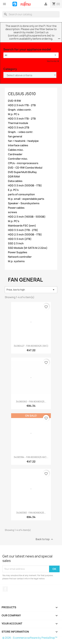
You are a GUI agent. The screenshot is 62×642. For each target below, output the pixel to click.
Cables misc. (16, 150)
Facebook (5, 589)
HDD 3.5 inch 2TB (18, 127)
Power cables (16, 207)
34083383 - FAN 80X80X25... (31, 512)
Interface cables (18, 145)
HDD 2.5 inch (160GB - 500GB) (26, 216)
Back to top (45, 539)
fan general (15, 136)
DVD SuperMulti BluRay (22, 172)
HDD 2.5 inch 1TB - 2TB (22, 105)
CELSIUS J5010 (22, 93)
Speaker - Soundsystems (23, 203)
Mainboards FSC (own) (22, 225)
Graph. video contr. (20, 109)
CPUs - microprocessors (23, 163)
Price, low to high (31, 290)
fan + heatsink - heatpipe (23, 141)
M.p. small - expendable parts (26, 199)
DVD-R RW (14, 101)
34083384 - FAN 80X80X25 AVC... (31, 457)
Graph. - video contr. (20, 132)
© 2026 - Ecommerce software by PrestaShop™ (29, 637)
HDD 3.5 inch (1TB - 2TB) (23, 230)
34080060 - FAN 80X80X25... (31, 401)
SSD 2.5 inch (16, 243)
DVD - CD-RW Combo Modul (25, 167)
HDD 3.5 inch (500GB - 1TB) (25, 185)
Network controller (20, 257)
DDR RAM (14, 176)
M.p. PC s (13, 114)
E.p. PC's (13, 190)
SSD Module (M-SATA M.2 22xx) (27, 248)
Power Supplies (17, 252)
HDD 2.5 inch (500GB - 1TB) (25, 234)
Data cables (15, 181)
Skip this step (52, 61)
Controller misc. (18, 158)
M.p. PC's (13, 221)
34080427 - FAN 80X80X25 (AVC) (31, 345)
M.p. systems (16, 261)
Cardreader (15, 154)
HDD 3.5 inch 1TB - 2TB (22, 118)
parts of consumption (21, 194)
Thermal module (18, 123)
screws (12, 212)
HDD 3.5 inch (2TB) (19, 239)
